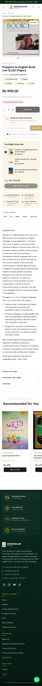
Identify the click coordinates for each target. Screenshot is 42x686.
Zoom (34, 22)
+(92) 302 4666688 (12, 574)
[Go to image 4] (23, 58)
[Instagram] (9, 585)
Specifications (10, 372)
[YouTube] (14, 585)
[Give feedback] (4, 674)
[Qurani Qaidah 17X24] (15, 430)
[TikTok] (20, 585)
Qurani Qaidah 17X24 (10, 456)
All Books (11, 13)
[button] (3, 7)
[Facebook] (4, 585)
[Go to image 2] (20, 58)
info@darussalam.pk (12, 571)
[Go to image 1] (18, 58)
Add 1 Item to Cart (21, 186)
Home (4, 13)
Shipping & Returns (12, 378)
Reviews (6, 384)
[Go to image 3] (21, 58)
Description (8, 231)
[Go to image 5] (24, 58)
